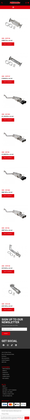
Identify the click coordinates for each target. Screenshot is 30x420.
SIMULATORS (6, 374)
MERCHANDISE (6, 368)
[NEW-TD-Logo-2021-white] (15, 2)
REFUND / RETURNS (7, 392)
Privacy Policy (5, 414)
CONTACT (5, 388)
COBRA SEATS (6, 376)
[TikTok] (12, 345)
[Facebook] (4, 345)
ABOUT (4, 386)
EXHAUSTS (5, 372)
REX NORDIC (6, 378)
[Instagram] (8, 345)
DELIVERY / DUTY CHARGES (9, 390)
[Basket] (28, 3)
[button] (1, 3)
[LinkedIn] (16, 345)
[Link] (26, 3)
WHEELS (5, 370)
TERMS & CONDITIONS (8, 394)
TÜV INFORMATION (7, 396)
